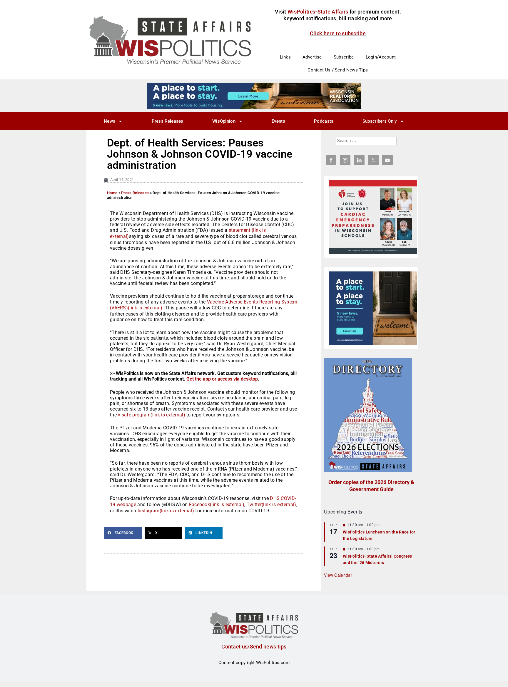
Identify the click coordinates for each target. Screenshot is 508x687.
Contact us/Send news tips (254, 646)
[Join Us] (373, 217)
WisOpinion (223, 121)
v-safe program (151, 415)
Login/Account (381, 57)
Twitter (271, 504)
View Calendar (338, 575)
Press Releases (167, 121)
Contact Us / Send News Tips (338, 70)
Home (112, 193)
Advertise (312, 57)
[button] (123, 533)
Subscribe (344, 57)
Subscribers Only (379, 121)
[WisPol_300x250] (373, 308)
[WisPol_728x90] (254, 95)
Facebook (217, 504)
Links (285, 57)
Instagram (166, 510)
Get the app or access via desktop (222, 379)
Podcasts (323, 121)
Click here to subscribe (338, 33)
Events (278, 121)
